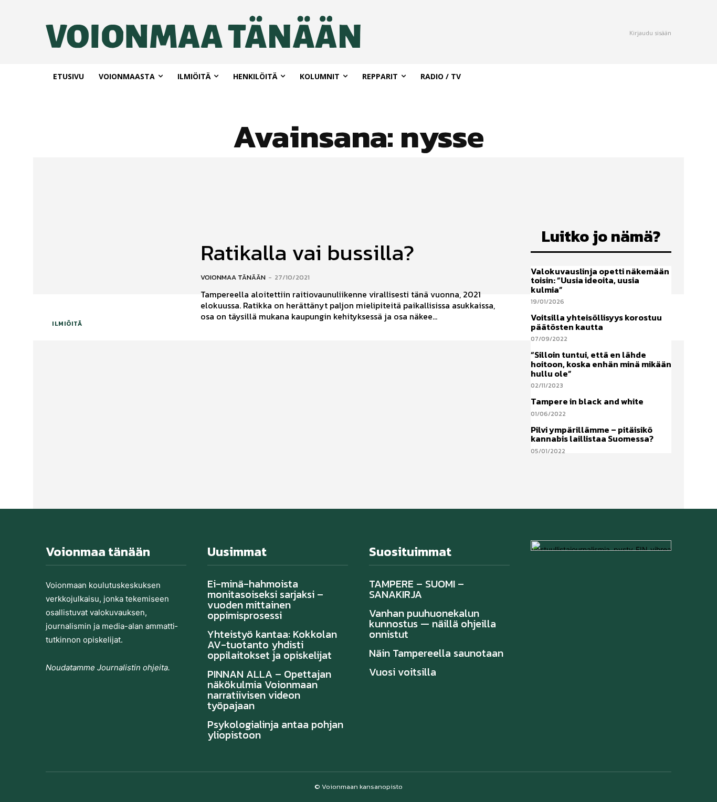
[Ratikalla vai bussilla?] (115, 282)
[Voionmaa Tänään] (169, 32)
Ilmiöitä (67, 323)
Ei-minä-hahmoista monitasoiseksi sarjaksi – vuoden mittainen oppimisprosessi (265, 599)
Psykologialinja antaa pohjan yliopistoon (275, 730)
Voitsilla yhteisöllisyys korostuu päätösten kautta (596, 322)
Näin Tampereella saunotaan (436, 653)
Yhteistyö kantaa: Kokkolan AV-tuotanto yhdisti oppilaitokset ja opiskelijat (272, 644)
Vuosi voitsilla (402, 672)
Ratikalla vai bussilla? (307, 252)
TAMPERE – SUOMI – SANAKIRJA (416, 589)
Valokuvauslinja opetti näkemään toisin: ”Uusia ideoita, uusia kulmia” (600, 280)
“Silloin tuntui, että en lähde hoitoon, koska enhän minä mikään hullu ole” (601, 363)
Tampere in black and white (587, 401)
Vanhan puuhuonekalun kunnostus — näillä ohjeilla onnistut (432, 623)
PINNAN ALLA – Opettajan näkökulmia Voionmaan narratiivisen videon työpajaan (269, 689)
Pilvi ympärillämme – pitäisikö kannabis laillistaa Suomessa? (592, 434)
